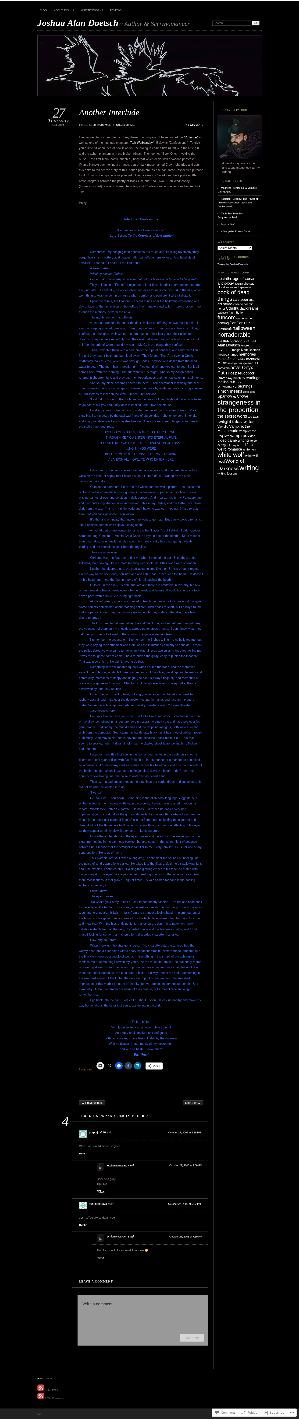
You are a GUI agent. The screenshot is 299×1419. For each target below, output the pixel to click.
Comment (192, 1338)
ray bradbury (236, 378)
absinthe (224, 278)
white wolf (230, 454)
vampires (238, 435)
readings (253, 378)
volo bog (231, 445)
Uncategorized (125, 124)
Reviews (115, 10)
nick (256, 363)
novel (235, 367)
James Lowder (230, 340)
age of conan (244, 278)
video (251, 436)
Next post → (193, 1102)
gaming (223, 323)
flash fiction (236, 312)
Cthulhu (232, 308)
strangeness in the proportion (239, 406)
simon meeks (229, 391)
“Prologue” (191, 137)
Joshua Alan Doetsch (77, 23)
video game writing (233, 440)
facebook (222, 312)
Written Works (92, 10)
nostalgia (223, 368)
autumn (239, 283)
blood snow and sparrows (234, 287)
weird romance (229, 449)
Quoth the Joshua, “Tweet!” (233, 258)
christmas (225, 304)
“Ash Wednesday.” (142, 142)
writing (249, 468)
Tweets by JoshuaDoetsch (232, 264)
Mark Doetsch (250, 350)
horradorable (234, 334)
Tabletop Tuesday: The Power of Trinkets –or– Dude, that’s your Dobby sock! (237, 202)
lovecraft (224, 349)
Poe (231, 373)
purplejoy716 (97, 1132)
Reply (83, 1153)
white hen (249, 449)
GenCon (236, 323)
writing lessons (227, 473)
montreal (253, 359)
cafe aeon (240, 299)
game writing (244, 318)
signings (245, 386)
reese (239, 382)
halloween (243, 328)
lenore (245, 345)
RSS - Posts (52, 1390)
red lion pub (226, 382)
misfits (242, 359)
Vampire (222, 426)
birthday (249, 283)
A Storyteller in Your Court (235, 231)
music (222, 363)
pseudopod (244, 373)
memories (247, 354)
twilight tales (229, 421)
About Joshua (64, 10)
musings (232, 363)
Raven (222, 378)
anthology (225, 283)
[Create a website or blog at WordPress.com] (39, 1414)
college (238, 304)
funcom (226, 317)
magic (236, 350)
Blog (43, 10)
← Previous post (92, 1102)
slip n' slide (249, 391)
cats (251, 299)
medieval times (227, 354)
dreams (252, 308)
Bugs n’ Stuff (228, 224)
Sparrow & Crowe (232, 396)
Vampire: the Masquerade (233, 428)
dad (243, 308)
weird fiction (246, 445)
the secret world (232, 416)
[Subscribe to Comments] (40, 1398)
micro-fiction (227, 359)
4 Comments (195, 124)
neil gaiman (245, 363)
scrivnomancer (102, 124)
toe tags (253, 416)
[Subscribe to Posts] (40, 1390)
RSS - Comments (54, 1398)
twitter (248, 421)
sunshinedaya (98, 1204)
